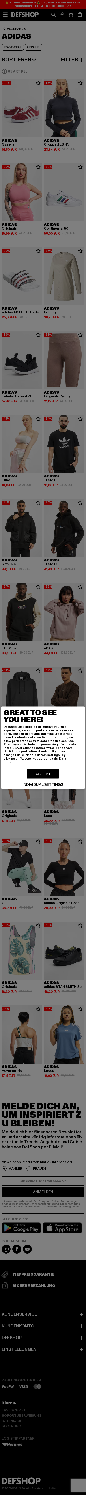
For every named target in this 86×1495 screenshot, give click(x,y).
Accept (43, 774)
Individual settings (43, 784)
